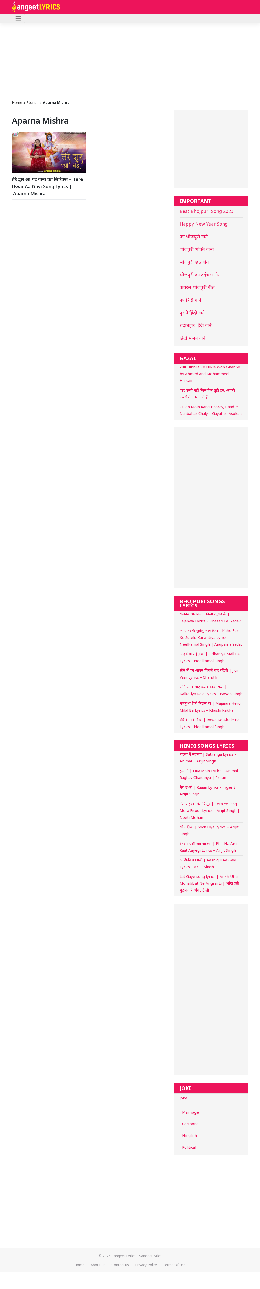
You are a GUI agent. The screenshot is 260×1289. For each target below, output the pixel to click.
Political (189, 1147)
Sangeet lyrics (150, 1255)
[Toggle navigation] (18, 18)
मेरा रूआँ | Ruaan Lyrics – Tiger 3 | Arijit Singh (209, 790)
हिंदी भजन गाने (192, 338)
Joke (183, 1097)
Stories (32, 102)
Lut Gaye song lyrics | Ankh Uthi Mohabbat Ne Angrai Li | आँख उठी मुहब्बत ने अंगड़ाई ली (209, 883)
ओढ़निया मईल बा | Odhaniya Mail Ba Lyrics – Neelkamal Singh (210, 657)
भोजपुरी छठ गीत (194, 262)
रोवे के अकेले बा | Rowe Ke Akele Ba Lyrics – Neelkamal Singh (209, 723)
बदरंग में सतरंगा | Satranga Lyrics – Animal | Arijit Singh (208, 758)
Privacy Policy (146, 1264)
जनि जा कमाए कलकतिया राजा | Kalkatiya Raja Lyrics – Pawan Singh (211, 690)
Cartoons (190, 1123)
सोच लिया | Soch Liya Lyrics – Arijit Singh (209, 830)
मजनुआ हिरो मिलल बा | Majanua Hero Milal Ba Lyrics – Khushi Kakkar (210, 707)
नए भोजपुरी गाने (194, 236)
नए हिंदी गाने (190, 300)
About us (98, 1264)
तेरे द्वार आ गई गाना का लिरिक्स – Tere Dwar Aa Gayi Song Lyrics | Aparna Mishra (47, 186)
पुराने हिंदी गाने (192, 313)
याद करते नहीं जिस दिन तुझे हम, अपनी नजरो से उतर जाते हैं (207, 394)
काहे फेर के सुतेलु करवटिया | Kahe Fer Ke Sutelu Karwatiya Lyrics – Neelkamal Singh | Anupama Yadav (211, 637)
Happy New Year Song (204, 224)
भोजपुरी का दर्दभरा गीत (200, 274)
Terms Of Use (174, 1264)
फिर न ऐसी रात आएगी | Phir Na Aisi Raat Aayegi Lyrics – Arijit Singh (208, 847)
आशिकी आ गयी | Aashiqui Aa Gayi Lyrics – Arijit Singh (208, 863)
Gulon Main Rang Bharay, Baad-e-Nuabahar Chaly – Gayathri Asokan (211, 410)
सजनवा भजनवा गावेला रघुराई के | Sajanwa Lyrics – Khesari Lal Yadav (210, 617)
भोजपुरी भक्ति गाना (197, 249)
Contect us (120, 1264)
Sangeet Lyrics (123, 1255)
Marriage (190, 1112)
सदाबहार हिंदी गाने (196, 325)
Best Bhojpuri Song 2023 (206, 211)
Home (17, 102)
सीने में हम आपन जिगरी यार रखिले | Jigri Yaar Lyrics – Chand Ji (209, 674)
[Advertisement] (130, 61)
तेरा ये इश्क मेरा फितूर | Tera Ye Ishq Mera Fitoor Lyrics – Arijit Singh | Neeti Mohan (210, 810)
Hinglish (189, 1135)
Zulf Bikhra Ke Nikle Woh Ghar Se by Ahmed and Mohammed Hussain (210, 373)
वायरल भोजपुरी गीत (197, 287)
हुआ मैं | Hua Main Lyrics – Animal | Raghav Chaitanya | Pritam (210, 774)
